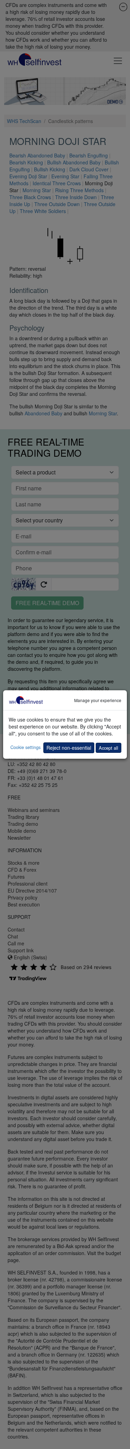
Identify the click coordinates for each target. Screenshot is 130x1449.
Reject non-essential (68, 747)
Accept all (108, 747)
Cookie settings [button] (25, 747)
